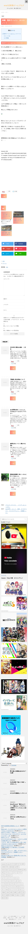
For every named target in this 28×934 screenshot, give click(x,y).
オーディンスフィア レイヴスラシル (10, 878)
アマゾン (4, 875)
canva (8, 864)
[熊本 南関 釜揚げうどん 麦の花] (6, 228)
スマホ (12, 883)
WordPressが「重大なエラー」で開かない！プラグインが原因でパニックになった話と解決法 (18, 807)
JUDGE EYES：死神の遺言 (8, 867)
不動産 (3, 892)
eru (7, 267)
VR (2, 872)
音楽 (7, 898)
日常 (4, 261)
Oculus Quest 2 (5, 869)
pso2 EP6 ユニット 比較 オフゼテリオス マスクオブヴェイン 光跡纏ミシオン (16, 511)
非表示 (12, 30)
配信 (3, 898)
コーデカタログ (5, 883)
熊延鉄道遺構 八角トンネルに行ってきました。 (18, 475)
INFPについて (5, 837)
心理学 (19, 892)
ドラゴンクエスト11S (13, 886)
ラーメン (5, 263)
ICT (12, 864)
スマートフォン (18, 883)
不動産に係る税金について (17, 379)
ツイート (3, 575)
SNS (24, 869)
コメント (6, 279)
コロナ (18, 881)
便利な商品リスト (12, 919)
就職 (15, 892)
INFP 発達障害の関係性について (10, 826)
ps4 (11, 869)
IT (19, 864)
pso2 (15, 869)
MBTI (17, 867)
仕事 (8, 892)
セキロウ (4, 886)
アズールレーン (8, 872)
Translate (13, 765)
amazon (3, 864)
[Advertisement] (14, 176)
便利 (11, 892)
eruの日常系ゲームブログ (14, 5)
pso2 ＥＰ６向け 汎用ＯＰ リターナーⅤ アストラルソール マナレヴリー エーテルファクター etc (14, 834)
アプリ (20, 872)
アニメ (15, 872)
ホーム (5, 916)
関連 (6, 38)
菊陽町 (12, 895)
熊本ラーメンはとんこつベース (11, 33)
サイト (5, 310)
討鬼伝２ (18, 895)
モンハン (21, 886)
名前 (5, 298)
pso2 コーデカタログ (7, 845)
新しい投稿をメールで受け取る (11, 330)
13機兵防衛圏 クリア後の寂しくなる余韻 (12, 847)
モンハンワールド (13, 889)
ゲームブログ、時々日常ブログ (14, 926)
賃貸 (23, 895)
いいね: (7, 36)
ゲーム (14, 881)
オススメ (10, 875)
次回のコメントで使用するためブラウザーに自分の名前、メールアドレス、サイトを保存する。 (14, 319)
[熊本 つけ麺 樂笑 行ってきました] (18, 214)
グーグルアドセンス (6, 881)
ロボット (21, 889)
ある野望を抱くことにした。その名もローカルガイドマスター (18, 411)
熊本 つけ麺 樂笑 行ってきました (18, 220)
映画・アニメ (10, 917)
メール (6, 304)
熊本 (3, 895)
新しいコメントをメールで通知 (11, 326)
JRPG (23, 864)
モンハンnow (5, 889)
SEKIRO (20, 869)
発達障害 (8, 895)
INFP (16, 864)
